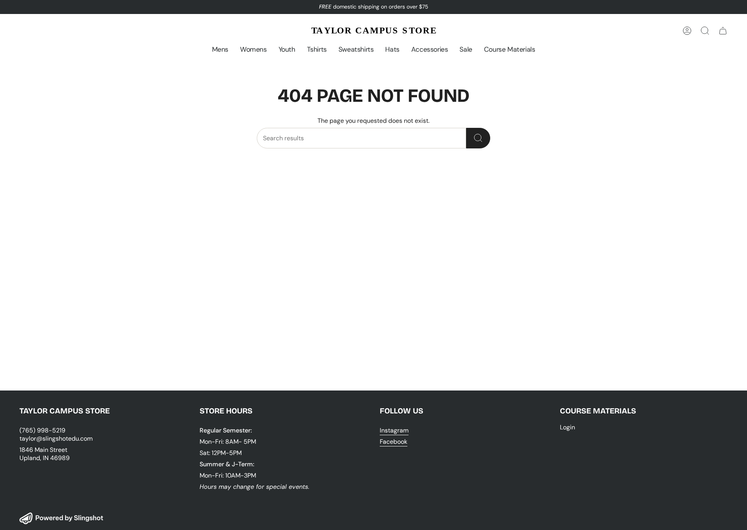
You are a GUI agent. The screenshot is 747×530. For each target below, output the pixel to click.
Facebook (393, 442)
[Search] (478, 138)
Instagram (394, 430)
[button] (220, 49)
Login (567, 427)
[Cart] (723, 30)
